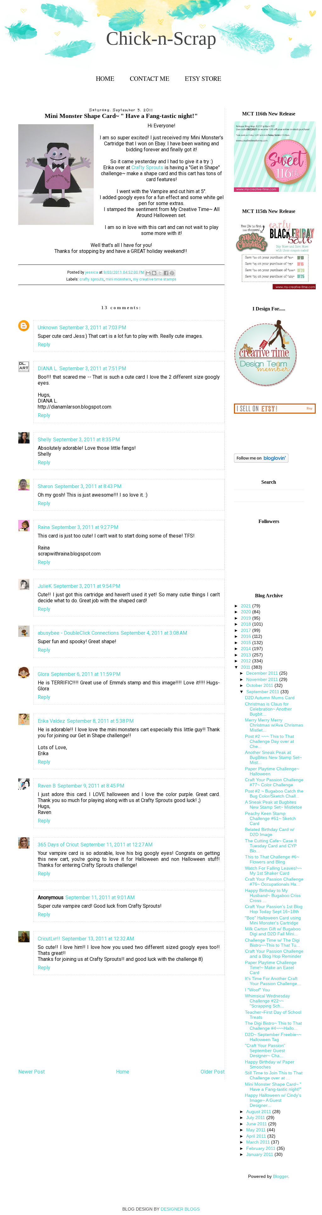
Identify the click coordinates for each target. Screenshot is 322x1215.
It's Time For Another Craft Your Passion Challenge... (273, 981)
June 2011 (257, 1123)
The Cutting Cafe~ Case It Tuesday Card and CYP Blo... (271, 845)
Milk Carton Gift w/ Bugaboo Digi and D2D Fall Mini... (273, 931)
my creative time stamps (154, 279)
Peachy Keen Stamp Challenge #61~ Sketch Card (270, 818)
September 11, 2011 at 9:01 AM (100, 897)
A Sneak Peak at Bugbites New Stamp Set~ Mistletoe (273, 805)
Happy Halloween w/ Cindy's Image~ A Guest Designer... (273, 1100)
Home (105, 78)
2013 (246, 654)
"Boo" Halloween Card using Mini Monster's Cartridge (273, 920)
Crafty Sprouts (147, 167)
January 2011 (260, 1154)
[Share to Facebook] (166, 273)
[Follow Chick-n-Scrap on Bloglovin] (261, 461)
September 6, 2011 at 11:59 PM (85, 674)
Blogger (280, 1176)
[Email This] (148, 273)
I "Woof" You (257, 989)
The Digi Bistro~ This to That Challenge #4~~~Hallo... (273, 1026)
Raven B (47, 786)
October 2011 (260, 685)
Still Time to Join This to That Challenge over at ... (274, 1075)
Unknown (48, 328)
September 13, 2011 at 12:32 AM (98, 939)
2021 (246, 605)
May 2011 (256, 1129)
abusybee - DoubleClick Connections (78, 633)
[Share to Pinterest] (172, 273)
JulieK (45, 586)
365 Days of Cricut (58, 845)
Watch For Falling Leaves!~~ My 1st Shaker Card (273, 871)
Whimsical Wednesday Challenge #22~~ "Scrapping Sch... (267, 1000)
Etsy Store (203, 78)
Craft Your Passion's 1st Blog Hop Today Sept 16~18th (274, 909)
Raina (44, 527)
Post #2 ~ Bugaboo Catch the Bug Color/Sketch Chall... (274, 794)
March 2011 (258, 1142)
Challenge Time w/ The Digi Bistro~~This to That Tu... (272, 943)
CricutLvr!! (49, 939)
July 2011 (256, 1117)
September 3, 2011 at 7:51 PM (92, 368)
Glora (43, 674)
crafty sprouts (92, 279)
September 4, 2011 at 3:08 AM (154, 633)
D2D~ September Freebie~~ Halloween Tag (273, 1037)
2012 (246, 660)
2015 (246, 642)
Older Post (213, 1072)
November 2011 (262, 679)
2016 (246, 636)
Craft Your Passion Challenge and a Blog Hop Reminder (274, 954)
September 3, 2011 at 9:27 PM (85, 527)
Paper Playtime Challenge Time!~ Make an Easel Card (271, 967)
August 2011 (259, 1111)
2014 (246, 648)
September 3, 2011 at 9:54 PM (86, 586)
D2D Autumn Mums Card (270, 697)
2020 (246, 611)
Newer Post (31, 1072)
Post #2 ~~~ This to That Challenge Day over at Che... (269, 741)
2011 (246, 667)
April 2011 (256, 1136)
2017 (246, 630)
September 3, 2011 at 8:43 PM (88, 486)
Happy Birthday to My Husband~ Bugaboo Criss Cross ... (273, 895)
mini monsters (118, 279)
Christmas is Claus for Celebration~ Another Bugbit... (268, 708)
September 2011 (263, 691)
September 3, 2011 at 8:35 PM (86, 440)
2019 (246, 618)
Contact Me (149, 78)
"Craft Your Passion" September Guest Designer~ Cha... (265, 1050)
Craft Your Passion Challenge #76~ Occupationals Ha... (274, 882)
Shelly (44, 440)
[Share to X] (160, 273)
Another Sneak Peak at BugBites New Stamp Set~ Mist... (273, 757)
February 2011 (261, 1148)
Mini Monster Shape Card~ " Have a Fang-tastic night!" (273, 1087)
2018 (246, 624)
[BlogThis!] (154, 273)
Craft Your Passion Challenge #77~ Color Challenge (274, 782)
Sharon (45, 486)
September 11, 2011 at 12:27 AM (116, 845)
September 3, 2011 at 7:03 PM (92, 328)
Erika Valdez (51, 721)
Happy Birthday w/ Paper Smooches (269, 1064)
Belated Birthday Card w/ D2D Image (269, 832)
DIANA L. (48, 368)
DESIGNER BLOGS (180, 1209)
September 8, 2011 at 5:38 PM (100, 721)
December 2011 (262, 673)
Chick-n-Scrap (161, 38)
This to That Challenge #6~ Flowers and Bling (272, 859)
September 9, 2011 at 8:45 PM (91, 786)
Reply (44, 345)
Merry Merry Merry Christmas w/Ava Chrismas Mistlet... (274, 725)
